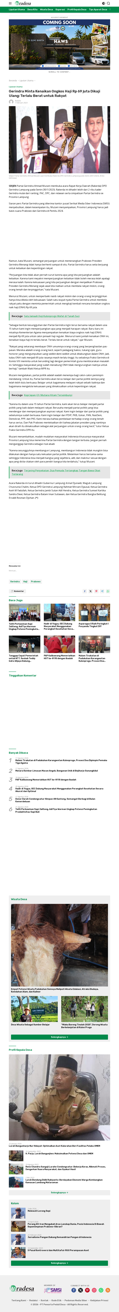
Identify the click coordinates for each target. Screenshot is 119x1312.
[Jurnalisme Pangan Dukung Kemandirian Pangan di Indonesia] (18, 1239)
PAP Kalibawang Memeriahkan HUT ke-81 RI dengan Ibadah (59, 657)
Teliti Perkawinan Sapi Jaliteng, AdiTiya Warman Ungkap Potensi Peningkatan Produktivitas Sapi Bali (24, 627)
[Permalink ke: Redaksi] (11, 101)
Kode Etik (56, 1300)
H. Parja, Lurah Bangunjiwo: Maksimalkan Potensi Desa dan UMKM (59, 1153)
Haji (25, 581)
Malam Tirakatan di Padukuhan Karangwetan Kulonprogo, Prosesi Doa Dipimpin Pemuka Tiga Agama (94, 658)
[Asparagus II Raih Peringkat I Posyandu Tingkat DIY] (94, 612)
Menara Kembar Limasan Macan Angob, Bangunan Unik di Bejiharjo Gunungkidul (56, 771)
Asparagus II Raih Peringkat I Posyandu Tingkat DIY (94, 625)
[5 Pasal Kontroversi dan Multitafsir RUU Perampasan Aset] (18, 1252)
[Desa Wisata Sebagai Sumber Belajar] (34, 1009)
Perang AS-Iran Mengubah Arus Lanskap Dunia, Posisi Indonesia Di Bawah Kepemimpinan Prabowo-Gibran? (66, 1225)
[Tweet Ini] (90, 591)
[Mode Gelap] (103, 3)
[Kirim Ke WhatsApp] (108, 591)
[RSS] (108, 1290)
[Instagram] (94, 1290)
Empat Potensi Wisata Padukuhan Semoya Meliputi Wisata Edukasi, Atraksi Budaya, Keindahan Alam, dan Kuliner (55, 990)
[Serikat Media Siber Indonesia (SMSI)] (53, 1290)
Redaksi (18, 101)
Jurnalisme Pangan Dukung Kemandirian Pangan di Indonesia (59, 1237)
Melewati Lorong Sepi (39, 1211)
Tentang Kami (18, 1300)
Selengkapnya (58, 1037)
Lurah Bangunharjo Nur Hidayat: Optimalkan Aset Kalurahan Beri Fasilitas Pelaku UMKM (54, 1146)
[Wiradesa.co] (22, 3)
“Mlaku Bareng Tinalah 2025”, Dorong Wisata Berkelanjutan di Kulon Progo (84, 1026)
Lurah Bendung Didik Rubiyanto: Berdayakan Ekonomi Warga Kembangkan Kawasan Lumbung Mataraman (64, 1181)
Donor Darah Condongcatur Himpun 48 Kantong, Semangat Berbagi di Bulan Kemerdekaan (55, 800)
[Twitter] (80, 1290)
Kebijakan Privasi (99, 1300)
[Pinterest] (87, 1290)
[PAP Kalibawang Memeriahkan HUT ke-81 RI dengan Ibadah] (59, 644)
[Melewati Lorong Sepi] (18, 1213)
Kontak (44, 1300)
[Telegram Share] (102, 591)
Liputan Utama (15, 86)
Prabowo (35, 581)
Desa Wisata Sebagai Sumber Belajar (30, 1024)
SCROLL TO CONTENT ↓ (59, 72)
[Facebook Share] (85, 591)
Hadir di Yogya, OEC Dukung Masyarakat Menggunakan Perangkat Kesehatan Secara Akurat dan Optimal (59, 627)
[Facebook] (73, 1290)
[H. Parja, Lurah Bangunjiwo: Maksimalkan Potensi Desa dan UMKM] (16, 1155)
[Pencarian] (108, 3)
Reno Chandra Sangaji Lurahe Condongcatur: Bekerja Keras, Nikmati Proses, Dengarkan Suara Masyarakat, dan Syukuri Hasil (66, 1168)
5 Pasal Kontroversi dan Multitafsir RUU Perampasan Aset (58, 1250)
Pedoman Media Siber (76, 1300)
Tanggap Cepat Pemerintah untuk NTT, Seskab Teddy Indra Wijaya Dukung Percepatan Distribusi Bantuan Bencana (23, 658)
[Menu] (11, 3)
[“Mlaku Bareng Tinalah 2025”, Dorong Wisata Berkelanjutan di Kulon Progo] (84, 1009)
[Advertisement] (59, 236)
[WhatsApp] (101, 1290)
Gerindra (15, 581)
